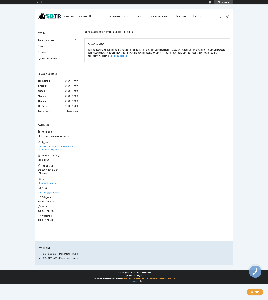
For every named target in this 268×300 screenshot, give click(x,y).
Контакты (181, 16)
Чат (257, 292)
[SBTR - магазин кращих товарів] (49, 16)
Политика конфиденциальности (161, 278)
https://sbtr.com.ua (47, 183)
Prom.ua (147, 273)
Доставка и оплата (158, 16)
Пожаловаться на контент (133, 278)
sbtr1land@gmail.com (48, 192)
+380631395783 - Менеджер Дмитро (60, 258)
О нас (138, 16)
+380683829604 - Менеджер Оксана (59, 254)
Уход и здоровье (118, 56)
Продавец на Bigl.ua (134, 275)
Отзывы (42, 52)
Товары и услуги (116, 16)
